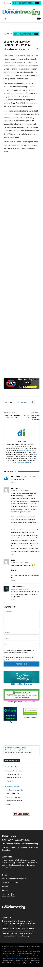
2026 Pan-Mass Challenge (21, 684)
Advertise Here (12, 767)
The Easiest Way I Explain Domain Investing (20, 843)
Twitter (14, 462)
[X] (13, 894)
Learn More (9, 867)
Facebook (21, 462)
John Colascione (18, 587)
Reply (13, 482)
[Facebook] (4, 894)
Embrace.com (12, 797)
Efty (10, 722)
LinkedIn (28, 462)
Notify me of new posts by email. (16, 660)
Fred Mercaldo (17, 488)
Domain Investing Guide (15, 748)
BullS (13, 560)
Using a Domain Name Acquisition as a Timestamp (31, 417)
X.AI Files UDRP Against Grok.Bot (16, 840)
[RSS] (8, 894)
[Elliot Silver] (5, 49)
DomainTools (12, 771)
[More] (32, 402)
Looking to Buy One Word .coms (21, 702)
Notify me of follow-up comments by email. (19, 657)
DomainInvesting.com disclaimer (14, 958)
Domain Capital (13, 786)
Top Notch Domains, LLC (26, 450)
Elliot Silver (13, 49)
